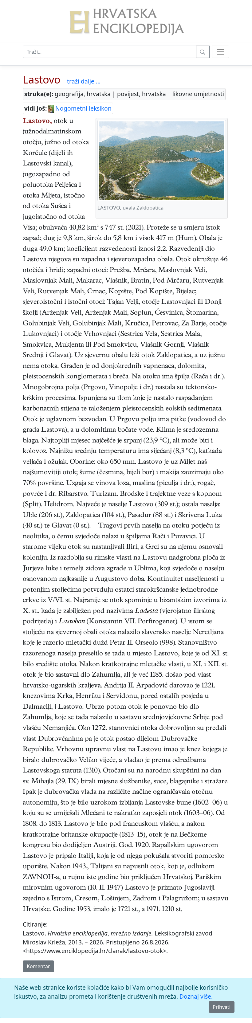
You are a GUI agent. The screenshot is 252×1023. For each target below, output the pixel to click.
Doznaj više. (196, 996)
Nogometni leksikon (83, 108)
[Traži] (203, 52)
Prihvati (221, 1007)
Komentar (38, 966)
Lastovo (42, 79)
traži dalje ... (83, 81)
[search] (220, 52)
